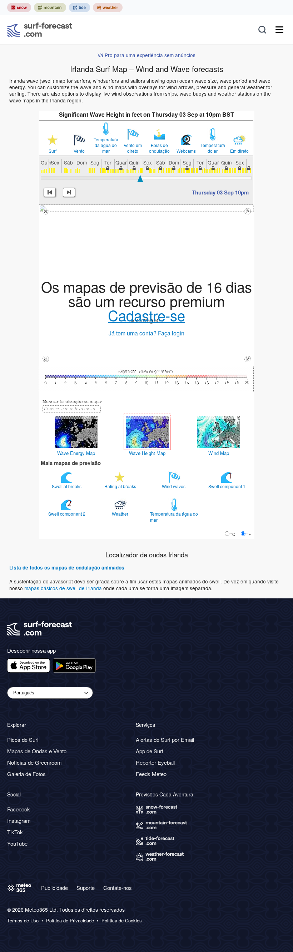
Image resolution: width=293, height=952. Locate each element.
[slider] (140, 178)
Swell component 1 (227, 486)
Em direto (239, 151)
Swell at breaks (67, 486)
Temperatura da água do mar (106, 145)
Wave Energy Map (76, 453)
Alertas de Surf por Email (165, 739)
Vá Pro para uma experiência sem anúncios (146, 55)
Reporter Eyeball (155, 762)
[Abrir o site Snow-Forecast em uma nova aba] (19, 7)
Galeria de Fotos (26, 774)
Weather (120, 514)
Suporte (85, 887)
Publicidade (54, 887)
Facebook (18, 809)
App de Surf (149, 751)
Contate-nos (117, 887)
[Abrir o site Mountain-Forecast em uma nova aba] (50, 7)
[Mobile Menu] (279, 29)
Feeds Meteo (151, 774)
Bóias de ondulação (159, 148)
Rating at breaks (120, 486)
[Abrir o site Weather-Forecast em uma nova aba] (108, 7)
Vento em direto (133, 148)
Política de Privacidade (70, 920)
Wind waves (174, 486)
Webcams (186, 151)
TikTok (15, 832)
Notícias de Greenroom (34, 762)
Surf (52, 151)
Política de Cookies (121, 920)
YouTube (17, 843)
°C (232, 534)
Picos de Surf (23, 739)
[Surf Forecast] (39, 29)
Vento (79, 151)
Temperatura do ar (212, 148)
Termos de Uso (23, 920)
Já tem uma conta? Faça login (146, 333)
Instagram (19, 820)
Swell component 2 (67, 514)
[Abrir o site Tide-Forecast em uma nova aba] (79, 7)
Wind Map (218, 453)
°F (249, 534)
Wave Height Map (147, 453)
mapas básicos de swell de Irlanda (63, 588)
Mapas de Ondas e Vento (36, 751)
